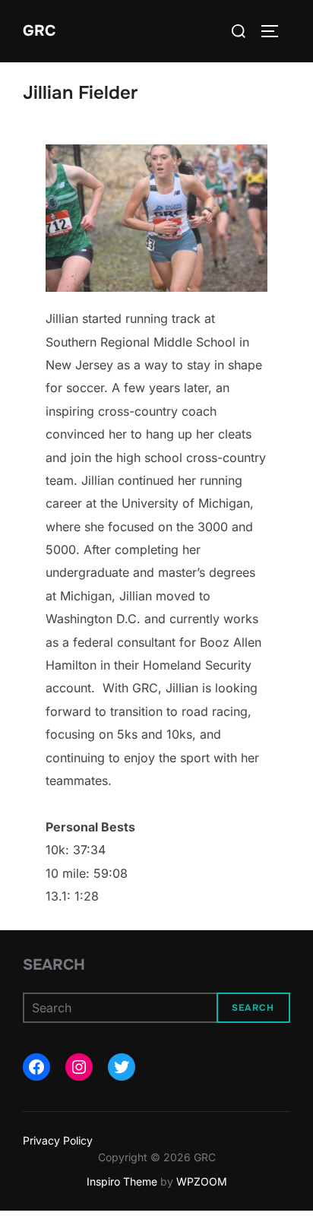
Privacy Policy (58, 1140)
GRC (39, 30)
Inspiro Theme (122, 1181)
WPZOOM (201, 1181)
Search (54, 964)
